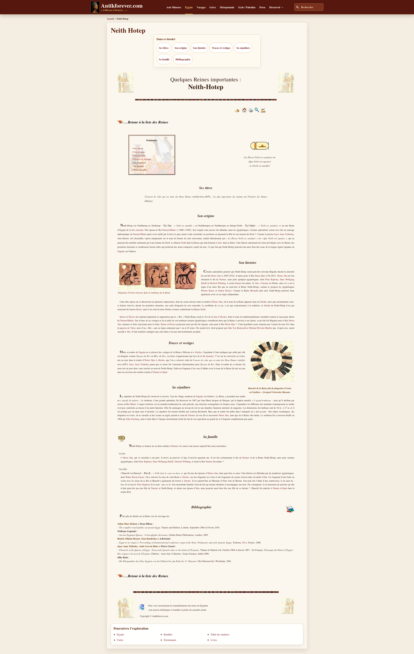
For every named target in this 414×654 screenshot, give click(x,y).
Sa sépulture (243, 48)
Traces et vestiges (221, 48)
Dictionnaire (170, 640)
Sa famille (164, 59)
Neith (183, 242)
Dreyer (132, 316)
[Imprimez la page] (250, 111)
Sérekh (263, 301)
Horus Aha (216, 275)
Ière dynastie (137, 229)
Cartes (120, 640)
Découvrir (274, 7)
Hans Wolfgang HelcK (163, 461)
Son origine (180, 48)
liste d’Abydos (220, 316)
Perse (262, 7)
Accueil (110, 18)
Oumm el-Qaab (160, 372)
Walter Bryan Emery (134, 477)
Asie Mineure (173, 7)
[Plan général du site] (257, 111)
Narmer (222, 279)
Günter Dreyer (224, 290)
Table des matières (220, 634)
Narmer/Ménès (169, 229)
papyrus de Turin (127, 327)
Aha (257, 283)
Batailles (168, 634)
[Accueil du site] (244, 111)
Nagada (120, 251)
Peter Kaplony (271, 279)
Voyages (201, 7)
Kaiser (122, 316)
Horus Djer (260, 275)
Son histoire (199, 48)
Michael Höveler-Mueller (260, 327)
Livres (214, 640)
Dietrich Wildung (218, 283)
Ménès (133, 404)
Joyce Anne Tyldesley (284, 234)
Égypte (189, 7)
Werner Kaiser (207, 290)
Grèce (212, 7)
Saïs (220, 242)
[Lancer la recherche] (297, 7)
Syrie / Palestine (247, 7)
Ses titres (164, 48)
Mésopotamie (227, 7)
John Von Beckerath (237, 327)
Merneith (254, 290)
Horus (139, 309)
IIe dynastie (208, 356)
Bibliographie (182, 59)
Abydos (198, 352)
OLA (244, 542)
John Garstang (132, 418)
